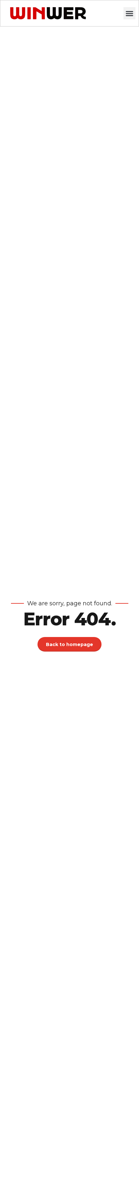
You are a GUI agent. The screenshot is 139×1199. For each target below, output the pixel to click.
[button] (129, 13)
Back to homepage (69, 644)
